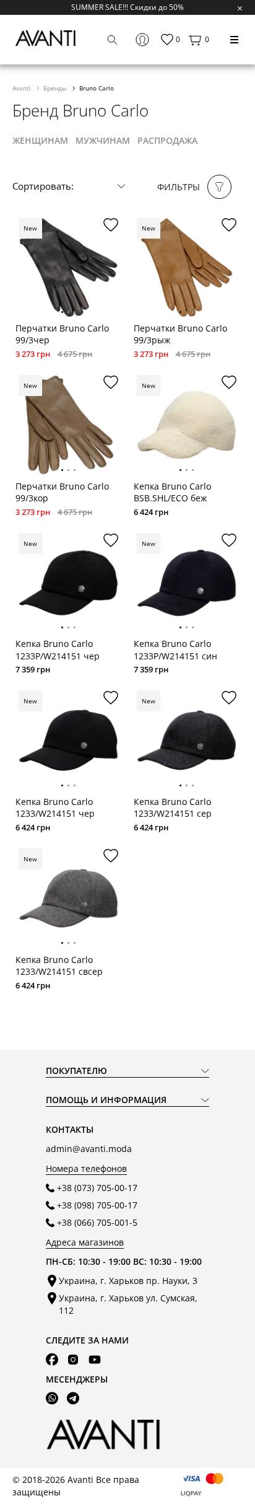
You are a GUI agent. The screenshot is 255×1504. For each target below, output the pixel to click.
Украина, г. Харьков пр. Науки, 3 (128, 1280)
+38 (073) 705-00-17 (97, 1188)
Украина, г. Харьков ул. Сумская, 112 (128, 1304)
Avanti (22, 88)
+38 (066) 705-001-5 (97, 1222)
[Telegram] (73, 1398)
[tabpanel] (68, 267)
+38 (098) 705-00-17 (97, 1205)
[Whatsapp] (52, 1398)
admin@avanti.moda (89, 1148)
